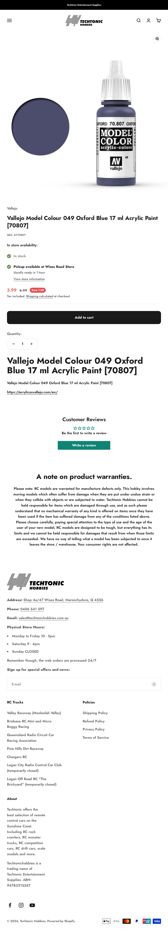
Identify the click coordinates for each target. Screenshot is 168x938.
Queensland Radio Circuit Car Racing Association (30, 737)
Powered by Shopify (61, 921)
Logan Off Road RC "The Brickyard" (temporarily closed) (31, 781)
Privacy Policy (94, 729)
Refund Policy (94, 721)
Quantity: (14, 333)
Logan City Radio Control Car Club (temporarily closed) (34, 767)
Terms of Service (96, 737)
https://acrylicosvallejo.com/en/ (32, 392)
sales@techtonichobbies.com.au (43, 617)
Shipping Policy (95, 712)
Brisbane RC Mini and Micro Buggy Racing (29, 724)
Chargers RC (17, 756)
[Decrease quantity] (13, 344)
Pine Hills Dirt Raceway (25, 748)
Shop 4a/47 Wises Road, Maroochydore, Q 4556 (63, 599)
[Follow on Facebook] (10, 905)
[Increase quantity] (31, 344)
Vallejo (12, 208)
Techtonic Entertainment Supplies (84, 5)
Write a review (84, 445)
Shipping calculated (39, 296)
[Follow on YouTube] (32, 905)
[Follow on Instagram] (21, 905)
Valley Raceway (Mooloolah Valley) (34, 712)
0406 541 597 (32, 609)
